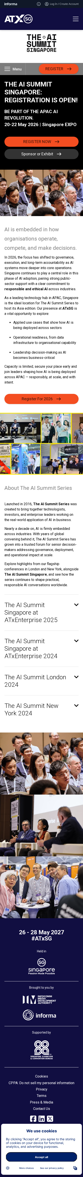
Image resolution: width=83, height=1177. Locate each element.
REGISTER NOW (37, 141)
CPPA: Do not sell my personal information (41, 1083)
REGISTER (54, 68)
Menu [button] (17, 69)
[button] (41, 612)
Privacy (41, 1089)
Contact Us (41, 1109)
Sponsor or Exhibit (37, 154)
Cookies (41, 1076)
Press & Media (41, 1102)
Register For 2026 (37, 399)
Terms (41, 1096)
